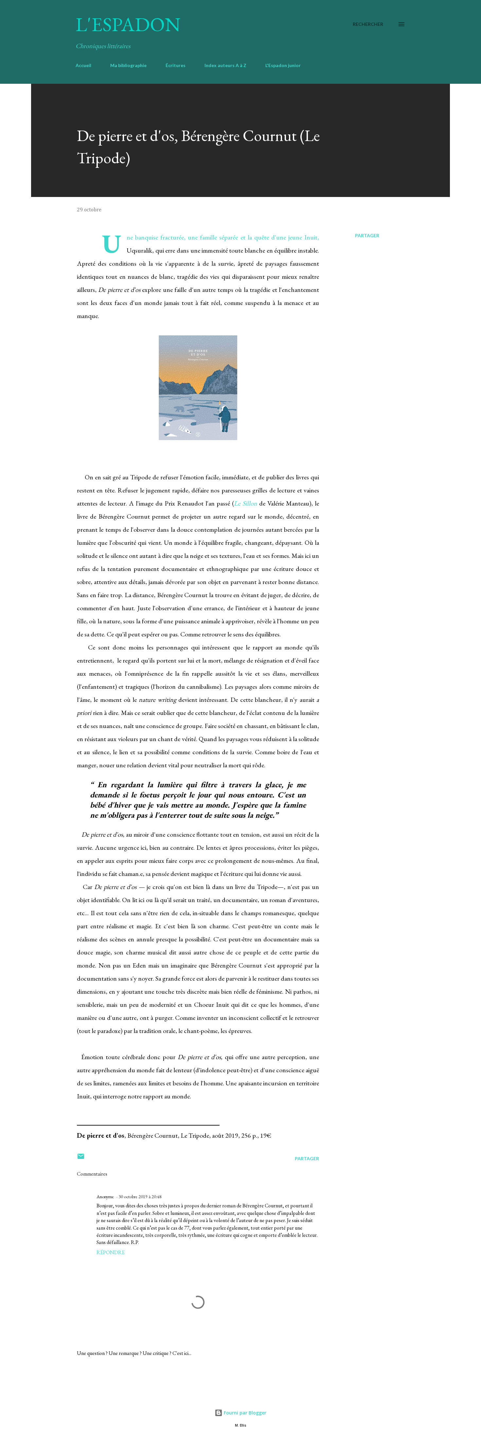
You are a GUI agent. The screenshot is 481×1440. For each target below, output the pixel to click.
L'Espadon (128, 24)
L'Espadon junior (283, 65)
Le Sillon (245, 503)
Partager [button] (367, 235)
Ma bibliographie (128, 65)
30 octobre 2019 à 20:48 (140, 1197)
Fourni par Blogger (244, 1413)
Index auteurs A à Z (225, 65)
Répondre (111, 1252)
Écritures (176, 65)
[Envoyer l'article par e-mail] (81, 1158)
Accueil (83, 65)
